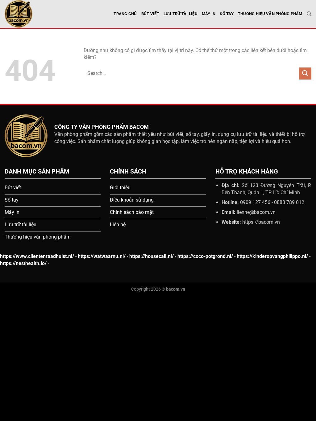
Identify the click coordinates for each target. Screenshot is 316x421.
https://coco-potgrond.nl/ (205, 256)
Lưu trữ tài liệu (181, 13)
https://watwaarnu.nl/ (102, 256)
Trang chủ (125, 13)
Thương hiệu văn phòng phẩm (270, 13)
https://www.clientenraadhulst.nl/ (37, 256)
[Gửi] (305, 73)
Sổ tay (227, 13)
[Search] (309, 14)
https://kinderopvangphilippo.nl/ (272, 256)
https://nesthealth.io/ (23, 263)
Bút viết (150, 13)
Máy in (209, 13)
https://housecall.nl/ (151, 256)
